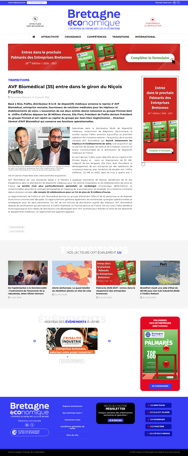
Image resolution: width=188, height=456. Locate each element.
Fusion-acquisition (17, 227)
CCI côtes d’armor (160, 433)
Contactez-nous (72, 420)
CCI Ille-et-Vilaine (159, 412)
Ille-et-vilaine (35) (17, 231)
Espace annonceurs (72, 406)
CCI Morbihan (157, 419)
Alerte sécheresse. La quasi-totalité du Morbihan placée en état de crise (71, 289)
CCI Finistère (157, 426)
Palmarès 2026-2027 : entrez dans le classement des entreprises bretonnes (115, 291)
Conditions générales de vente (72, 427)
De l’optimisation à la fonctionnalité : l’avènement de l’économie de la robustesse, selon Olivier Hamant (27, 291)
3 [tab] (73, 356)
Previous (34, 341)
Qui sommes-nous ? (73, 413)
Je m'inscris (115, 420)
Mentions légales (15, 452)
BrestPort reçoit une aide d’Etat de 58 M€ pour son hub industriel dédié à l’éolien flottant (160, 291)
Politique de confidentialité (34, 452)
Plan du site (72, 435)
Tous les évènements (72, 361)
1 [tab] (67, 356)
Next (109, 341)
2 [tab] (70, 356)
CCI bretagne (157, 405)
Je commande (160, 386)
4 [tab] (76, 356)
